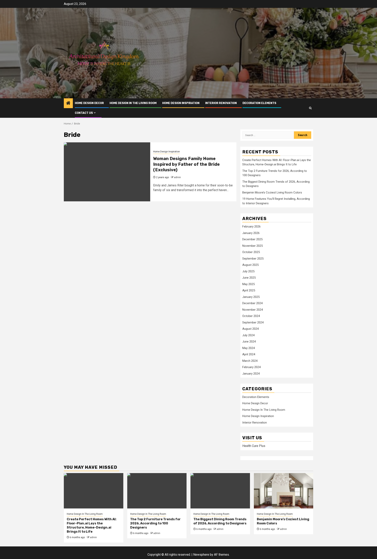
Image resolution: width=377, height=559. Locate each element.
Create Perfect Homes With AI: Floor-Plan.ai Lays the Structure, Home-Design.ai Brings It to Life (91, 525)
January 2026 (251, 233)
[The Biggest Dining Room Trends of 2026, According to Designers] (220, 490)
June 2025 (249, 277)
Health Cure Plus (253, 446)
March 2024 (249, 361)
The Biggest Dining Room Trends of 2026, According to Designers (219, 521)
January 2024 (251, 373)
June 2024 (249, 341)
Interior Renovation (221, 103)
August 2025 (250, 265)
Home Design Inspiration (180, 103)
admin (177, 177)
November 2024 (252, 309)
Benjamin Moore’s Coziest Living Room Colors (272, 192)
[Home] (68, 103)
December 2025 (252, 239)
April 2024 (248, 354)
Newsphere (201, 554)
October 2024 (251, 316)
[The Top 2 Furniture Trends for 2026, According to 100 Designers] (157, 490)
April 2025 (248, 290)
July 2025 (248, 271)
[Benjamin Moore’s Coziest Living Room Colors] (283, 490)
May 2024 (248, 348)
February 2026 (251, 226)
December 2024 (252, 303)
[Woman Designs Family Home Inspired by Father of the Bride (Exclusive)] (107, 171)
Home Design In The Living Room (133, 103)
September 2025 (253, 258)
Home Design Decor (89, 103)
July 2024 (248, 335)
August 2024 (250, 329)
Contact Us (84, 113)
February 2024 (251, 367)
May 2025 (248, 284)
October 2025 (251, 252)
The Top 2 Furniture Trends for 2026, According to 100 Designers (155, 523)
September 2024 (253, 322)
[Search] (310, 108)
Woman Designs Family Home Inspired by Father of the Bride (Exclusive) (186, 164)
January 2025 (251, 297)
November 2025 (252, 246)
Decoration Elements (259, 103)
